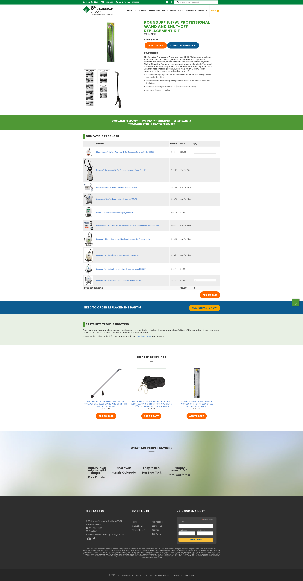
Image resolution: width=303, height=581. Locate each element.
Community (190, 10)
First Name (182, 530)
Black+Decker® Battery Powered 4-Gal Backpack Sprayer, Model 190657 (125, 152)
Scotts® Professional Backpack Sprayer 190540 (115, 213)
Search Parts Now (204, 307)
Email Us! (109, 2)
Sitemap (155, 530)
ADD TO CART (155, 45)
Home (134, 522)
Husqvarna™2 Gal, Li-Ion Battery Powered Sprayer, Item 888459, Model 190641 (127, 226)
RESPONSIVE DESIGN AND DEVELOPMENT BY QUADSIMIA (168, 575)
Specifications (182, 120)
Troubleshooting (138, 124)
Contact (202, 10)
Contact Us (157, 526)
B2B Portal (156, 534)
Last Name (201, 530)
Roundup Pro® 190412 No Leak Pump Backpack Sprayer (118, 255)
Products (131, 10)
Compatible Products (183, 45)
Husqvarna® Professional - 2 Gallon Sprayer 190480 (116, 187)
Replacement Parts (158, 10)
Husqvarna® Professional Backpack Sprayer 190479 (116, 199)
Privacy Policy (138, 530)
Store (173, 10)
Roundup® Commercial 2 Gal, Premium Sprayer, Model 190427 (121, 170)
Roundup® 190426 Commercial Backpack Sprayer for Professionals (123, 239)
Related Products (164, 124)
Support (143, 10)
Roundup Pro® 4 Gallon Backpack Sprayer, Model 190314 (118, 280)
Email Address (184, 522)
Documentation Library (156, 120)
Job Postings (157, 522)
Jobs (180, 10)
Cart (214, 10)
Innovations (137, 526)
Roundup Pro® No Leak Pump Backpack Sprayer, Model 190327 (121, 269)
